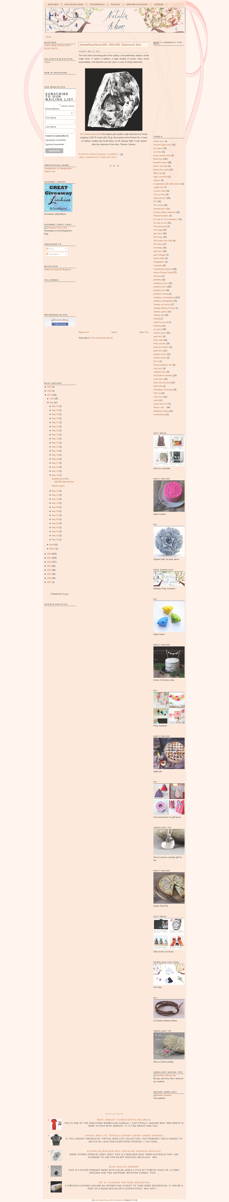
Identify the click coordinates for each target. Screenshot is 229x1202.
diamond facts (93, 157)
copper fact (158, 187)
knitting (156, 319)
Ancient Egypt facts (162, 145)
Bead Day (157, 159)
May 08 (55, 511)
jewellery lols (159, 290)
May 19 (55, 455)
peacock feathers (161, 347)
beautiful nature (160, 162)
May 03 (55, 531)
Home (48, 37)
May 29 (55, 414)
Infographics (159, 262)
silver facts (158, 379)
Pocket (134, 1200)
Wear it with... (159, 407)
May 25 (55, 430)
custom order (159, 191)
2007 (49, 582)
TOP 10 (156, 393)
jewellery (157, 280)
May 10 (55, 503)
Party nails (158, 340)
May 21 (55, 447)
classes (156, 180)
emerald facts (159, 209)
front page (157, 230)
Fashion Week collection (164, 212)
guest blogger (159, 255)
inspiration (158, 265)
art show (157, 152)
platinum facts (159, 354)
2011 (49, 574)
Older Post (144, 332)
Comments (53, 254)
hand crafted (159, 258)
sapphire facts (159, 372)
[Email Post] (121, 154)
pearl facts (158, 350)
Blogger (65, 594)
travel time (158, 397)
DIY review (158, 205)
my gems (157, 329)
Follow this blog (60, 324)
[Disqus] (114, 209)
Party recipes (159, 343)
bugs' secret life (160, 177)
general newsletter (55, 144)
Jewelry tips (158, 315)
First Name (50, 117)
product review (160, 358)
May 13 (55, 491)
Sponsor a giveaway (137, 4)
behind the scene (161, 170)
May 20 (55, 451)
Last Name (50, 126)
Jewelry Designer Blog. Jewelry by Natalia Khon (108, 1200)
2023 (49, 387)
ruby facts (157, 368)
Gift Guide (158, 237)
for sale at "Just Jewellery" (165, 219)
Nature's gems (58, 486)
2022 (49, 391)
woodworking (159, 414)
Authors (158, 4)
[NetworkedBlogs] (60, 320)
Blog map (157, 173)
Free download (160, 226)
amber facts (158, 141)
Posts (51, 249)
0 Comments (112, 154)
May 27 (55, 422)
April (52, 544)
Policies (115, 4)
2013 (49, 566)
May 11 (55, 499)
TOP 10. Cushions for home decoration (124, 1182)
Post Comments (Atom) (102, 338)
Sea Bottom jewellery (163, 375)
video (155, 400)
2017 (49, 395)
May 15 (55, 471)
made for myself (160, 322)
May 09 (55, 507)
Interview (157, 276)
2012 (49, 570)
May (51, 402)
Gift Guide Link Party (162, 240)
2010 (49, 578)
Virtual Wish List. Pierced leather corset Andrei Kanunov (124, 1135)
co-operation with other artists (166, 184)
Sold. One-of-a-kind (162, 382)
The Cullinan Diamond (90, 134)
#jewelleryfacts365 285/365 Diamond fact (110, 44)
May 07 (55, 515)
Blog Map (53, 4)
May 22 (55, 443)
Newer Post (84, 332)
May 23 (55, 438)
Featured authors (161, 216)
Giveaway (157, 248)
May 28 (55, 418)
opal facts (157, 336)
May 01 (55, 539)
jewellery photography (163, 301)
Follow (47, 62)
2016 (49, 554)
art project (157, 148)
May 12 (55, 495)
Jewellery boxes (160, 283)
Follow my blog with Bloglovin (57, 269)
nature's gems (159, 333)
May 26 (55, 426)
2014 (49, 562)
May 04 (55, 527)
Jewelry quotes (160, 311)
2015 (49, 558)
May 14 (55, 475)
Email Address (59, 108)
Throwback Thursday (162, 389)
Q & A (156, 361)
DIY (155, 201)
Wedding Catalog (161, 411)
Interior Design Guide (162, 272)
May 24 (55, 434)
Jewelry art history (161, 304)
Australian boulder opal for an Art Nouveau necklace (124, 1151)
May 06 (55, 519)
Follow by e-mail (74, 4)
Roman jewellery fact (162, 365)
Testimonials (97, 4)
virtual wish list (160, 404)
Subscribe (157, 386)
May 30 (55, 410)
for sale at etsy (160, 223)
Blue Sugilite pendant (124, 1167)
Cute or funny (159, 194)
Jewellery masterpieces (164, 297)
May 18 (55, 459)
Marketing (157, 326)
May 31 (55, 406)
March (52, 548)
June (52, 398)
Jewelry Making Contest (164, 308)
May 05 (55, 523)
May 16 (55, 467)
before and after (160, 166)
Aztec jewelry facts (162, 155)
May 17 (55, 463)
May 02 (55, 535)
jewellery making (160, 294)
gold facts (157, 251)
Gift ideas (157, 244)
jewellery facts (109, 157)
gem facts (157, 233)
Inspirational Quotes (162, 269)
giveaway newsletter (56, 140)
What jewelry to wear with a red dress (124, 1120)
